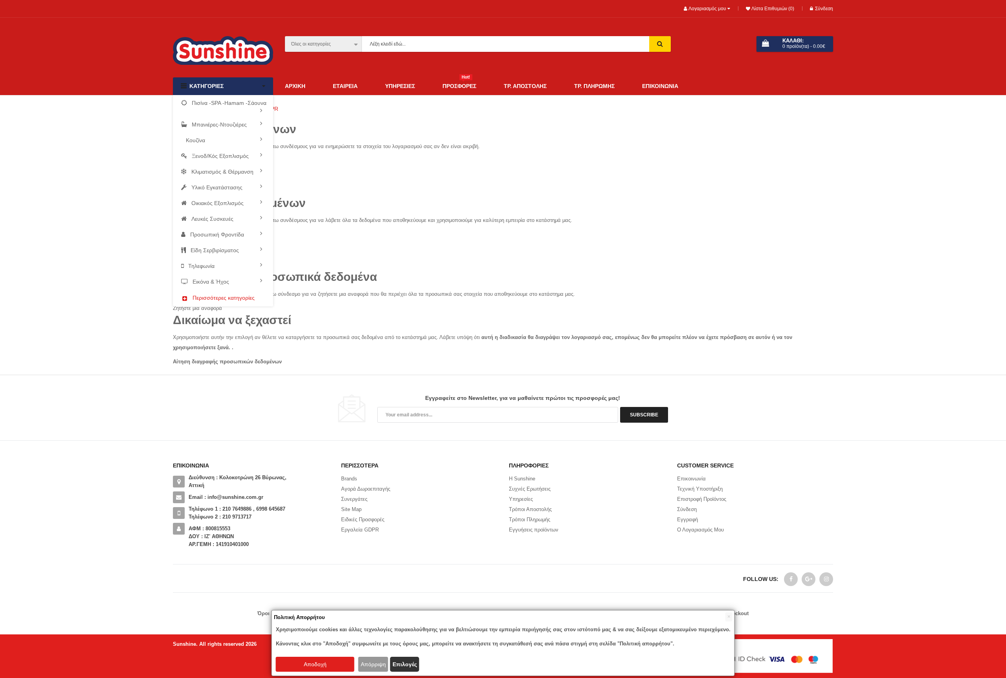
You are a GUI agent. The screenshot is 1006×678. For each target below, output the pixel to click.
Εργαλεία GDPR (360, 530)
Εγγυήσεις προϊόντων (533, 530)
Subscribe (644, 415)
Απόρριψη (373, 664)
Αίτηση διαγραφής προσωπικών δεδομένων (227, 362)
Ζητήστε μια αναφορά (197, 308)
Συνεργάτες (354, 499)
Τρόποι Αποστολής (530, 509)
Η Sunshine (522, 479)
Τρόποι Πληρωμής (529, 519)
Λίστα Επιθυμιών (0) (772, 8)
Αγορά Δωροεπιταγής (365, 489)
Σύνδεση (824, 8)
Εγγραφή (687, 519)
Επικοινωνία (691, 479)
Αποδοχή (315, 664)
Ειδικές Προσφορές (362, 519)
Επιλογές (405, 664)
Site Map (351, 509)
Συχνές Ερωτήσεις (530, 489)
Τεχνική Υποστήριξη (700, 489)
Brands (349, 479)
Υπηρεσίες (521, 499)
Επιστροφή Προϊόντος (701, 499)
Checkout (737, 613)
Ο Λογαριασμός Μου (700, 530)
